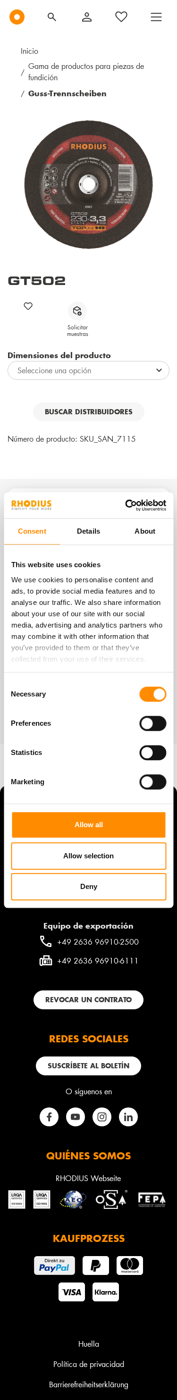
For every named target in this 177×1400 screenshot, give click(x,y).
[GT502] (88, 185)
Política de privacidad (88, 1363)
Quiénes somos (88, 1155)
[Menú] (156, 17)
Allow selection (88, 856)
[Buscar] (51, 17)
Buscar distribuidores (89, 411)
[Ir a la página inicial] (17, 17)
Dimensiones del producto (59, 355)
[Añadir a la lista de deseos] (28, 306)
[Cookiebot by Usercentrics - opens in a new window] (126, 505)
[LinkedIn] (128, 1116)
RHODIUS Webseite (88, 1178)
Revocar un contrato (88, 999)
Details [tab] (88, 531)
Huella (88, 1343)
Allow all (89, 825)
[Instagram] (102, 1116)
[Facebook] (49, 1116)
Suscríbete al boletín (88, 1065)
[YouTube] (75, 1116)
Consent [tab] (32, 531)
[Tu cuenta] (86, 17)
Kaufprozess (89, 1238)
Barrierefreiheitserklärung (88, 1384)
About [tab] (145, 531)
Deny (88, 886)
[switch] (152, 723)
